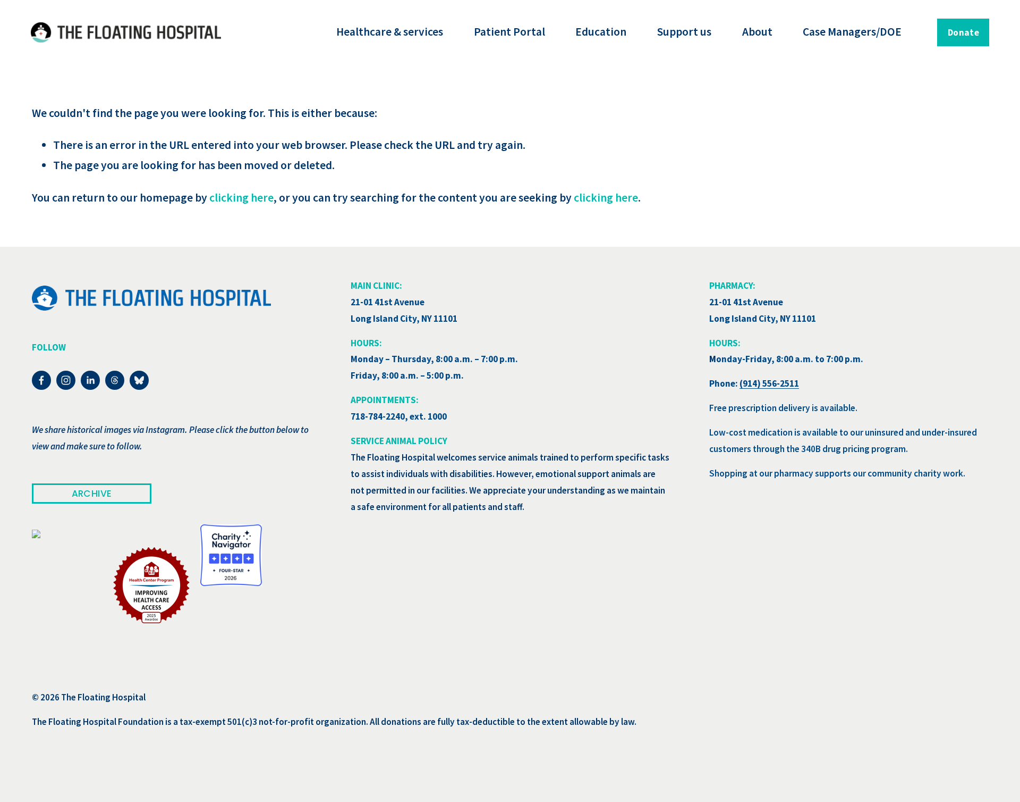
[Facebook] (41, 380)
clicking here (241, 197)
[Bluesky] (139, 380)
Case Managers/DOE (852, 31)
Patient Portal (509, 31)
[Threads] (114, 380)
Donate (963, 32)
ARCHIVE (92, 493)
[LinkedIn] (90, 380)
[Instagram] (65, 380)
